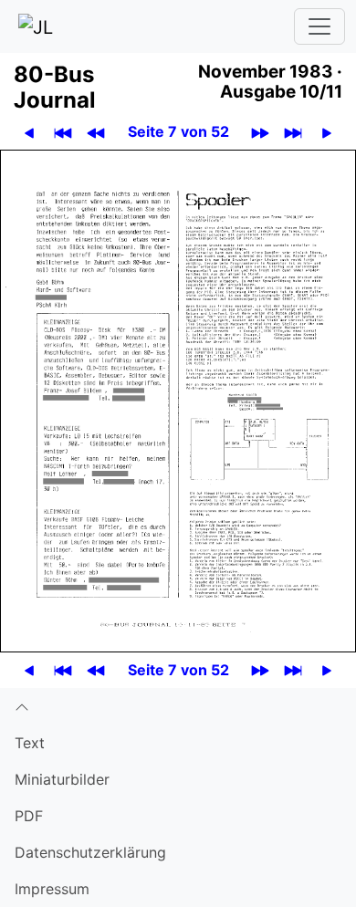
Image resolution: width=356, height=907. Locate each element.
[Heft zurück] (95, 132)
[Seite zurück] (29, 132)
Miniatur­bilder (62, 779)
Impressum (52, 889)
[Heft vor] (260, 132)
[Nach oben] (178, 706)
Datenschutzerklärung (90, 852)
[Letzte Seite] (293, 132)
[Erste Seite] (63, 132)
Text (30, 743)
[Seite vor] (326, 132)
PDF (29, 816)
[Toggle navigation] (319, 26)
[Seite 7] (178, 400)
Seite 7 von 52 (178, 131)
